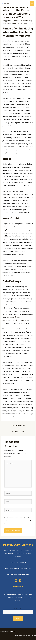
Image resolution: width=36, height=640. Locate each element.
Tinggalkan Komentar (10, 21)
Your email (18, 608)
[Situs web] (18, 510)
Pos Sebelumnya (18, 425)
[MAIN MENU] (32, 3)
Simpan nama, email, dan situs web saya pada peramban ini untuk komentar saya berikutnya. (17, 521)
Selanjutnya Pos (18, 431)
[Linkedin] (20, 580)
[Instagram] (16, 580)
